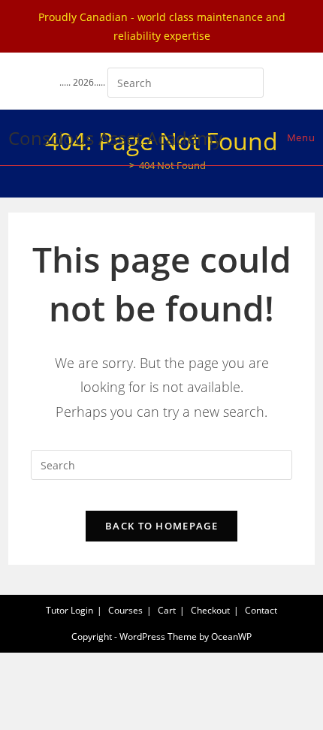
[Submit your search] (249, 81)
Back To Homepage (161, 525)
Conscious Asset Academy (115, 137)
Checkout (210, 610)
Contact (261, 610)
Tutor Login (69, 610)
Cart (167, 610)
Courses (125, 610)
